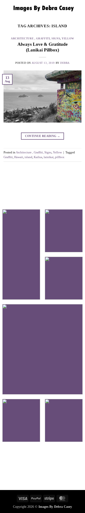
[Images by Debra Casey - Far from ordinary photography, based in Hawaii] (42, 8)
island (28, 157)
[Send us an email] (42, 467)
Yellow (68, 38)
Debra (65, 62)
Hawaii (18, 157)
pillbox (59, 157)
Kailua (38, 157)
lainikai (49, 157)
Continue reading (42, 136)
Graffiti (8, 157)
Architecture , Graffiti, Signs (35, 38)
